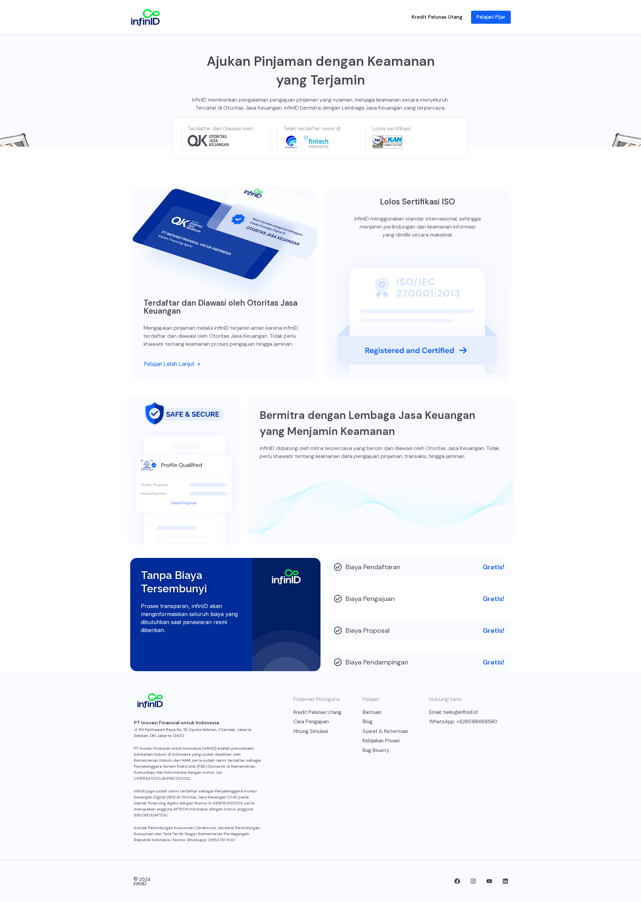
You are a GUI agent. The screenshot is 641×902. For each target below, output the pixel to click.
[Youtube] (489, 881)
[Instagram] (473, 881)
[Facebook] (457, 881)
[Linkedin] (505, 881)
